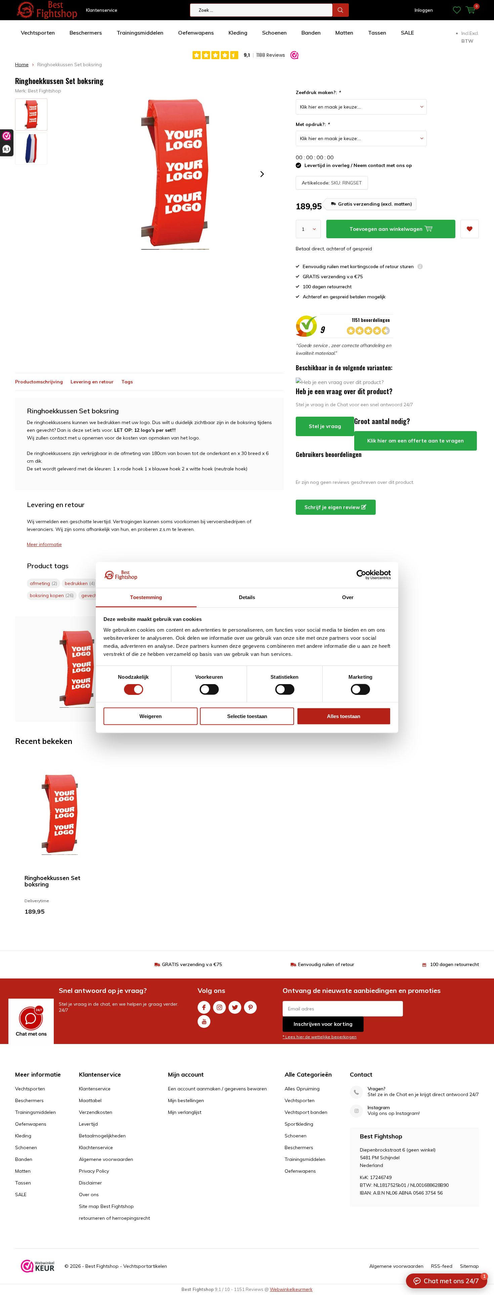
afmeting (43, 583)
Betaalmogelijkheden (102, 1136)
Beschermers (86, 32)
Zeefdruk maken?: (318, 92)
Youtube (204, 1021)
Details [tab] (247, 597)
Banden (311, 32)
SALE (407, 32)
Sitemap (469, 1266)
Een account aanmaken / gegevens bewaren (217, 1089)
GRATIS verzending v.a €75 (192, 964)
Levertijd (88, 1124)
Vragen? (376, 1089)
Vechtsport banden (306, 1112)
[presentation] (262, 174)
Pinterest (250, 1007)
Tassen (377, 32)
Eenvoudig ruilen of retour (326, 964)
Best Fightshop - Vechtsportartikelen (126, 1266)
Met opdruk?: (312, 124)
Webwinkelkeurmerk (291, 1289)
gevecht (93, 595)
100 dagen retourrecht (454, 964)
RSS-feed (441, 1266)
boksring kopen (52, 595)
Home (22, 64)
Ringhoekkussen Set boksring (52, 881)
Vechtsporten (38, 32)
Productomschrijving (39, 382)
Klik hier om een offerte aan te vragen (415, 440)
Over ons (89, 1195)
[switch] (209, 689)
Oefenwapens (196, 32)
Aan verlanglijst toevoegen (469, 229)
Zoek (341, 10)
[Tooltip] (420, 267)
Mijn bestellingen (186, 1100)
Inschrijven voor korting (323, 1024)
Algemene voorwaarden (106, 1159)
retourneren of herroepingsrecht (114, 1218)
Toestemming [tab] (146, 597)
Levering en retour (92, 382)
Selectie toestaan (247, 716)
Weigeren (150, 716)
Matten (344, 32)
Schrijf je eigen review (332, 507)
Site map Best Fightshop (106, 1206)
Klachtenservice (96, 1147)
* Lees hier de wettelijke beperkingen (320, 1036)
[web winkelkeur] (37, 1266)
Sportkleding (299, 1124)
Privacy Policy (94, 1171)
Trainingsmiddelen (140, 32)
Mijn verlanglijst (184, 1112)
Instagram (219, 1007)
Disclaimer (90, 1183)
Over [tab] (348, 597)
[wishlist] (457, 10)
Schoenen (274, 32)
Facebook (204, 1007)
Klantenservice (101, 10)
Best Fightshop (44, 91)
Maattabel (90, 1100)
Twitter (235, 1007)
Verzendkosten (95, 1112)
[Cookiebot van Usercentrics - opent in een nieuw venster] (361, 575)
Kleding (238, 32)
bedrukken (80, 583)
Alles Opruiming (302, 1089)
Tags (127, 382)
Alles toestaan (343, 716)
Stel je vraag (325, 426)
